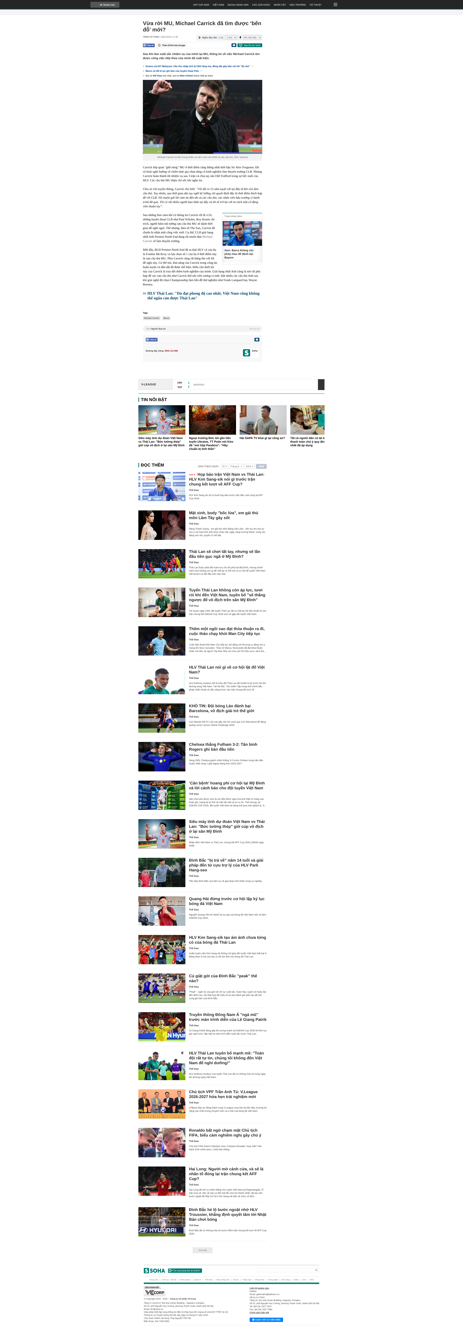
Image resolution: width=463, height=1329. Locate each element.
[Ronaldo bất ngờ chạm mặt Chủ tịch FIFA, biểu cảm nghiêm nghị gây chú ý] (161, 1142)
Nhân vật (280, 4)
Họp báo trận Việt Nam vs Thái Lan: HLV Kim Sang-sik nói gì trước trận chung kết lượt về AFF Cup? (226, 479)
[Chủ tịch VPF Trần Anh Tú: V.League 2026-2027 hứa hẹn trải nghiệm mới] (161, 1104)
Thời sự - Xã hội (169, 1280)
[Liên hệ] (256, 339)
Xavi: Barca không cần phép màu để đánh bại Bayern (239, 254)
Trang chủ (153, 1280)
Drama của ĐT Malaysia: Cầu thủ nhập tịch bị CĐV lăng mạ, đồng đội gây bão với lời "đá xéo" (198, 66)
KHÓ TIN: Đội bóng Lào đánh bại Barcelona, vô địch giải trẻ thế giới (221, 708)
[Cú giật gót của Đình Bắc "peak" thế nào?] (161, 988)
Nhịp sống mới (222, 1280)
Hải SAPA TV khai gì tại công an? (262, 438)
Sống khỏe (259, 1280)
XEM (261, 466)
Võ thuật (316, 4)
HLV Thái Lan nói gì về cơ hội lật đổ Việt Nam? (227, 669)
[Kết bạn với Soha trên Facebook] (246, 353)
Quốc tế (197, 1280)
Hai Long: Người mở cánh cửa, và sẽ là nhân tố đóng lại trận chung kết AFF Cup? (226, 1174)
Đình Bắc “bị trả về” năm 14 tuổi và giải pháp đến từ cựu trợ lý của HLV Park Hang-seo (226, 865)
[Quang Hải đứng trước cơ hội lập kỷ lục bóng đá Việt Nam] (161, 911)
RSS (312, 1280)
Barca (166, 318)
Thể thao (194, 490)
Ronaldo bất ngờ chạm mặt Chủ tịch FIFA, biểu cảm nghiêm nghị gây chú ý (225, 1132)
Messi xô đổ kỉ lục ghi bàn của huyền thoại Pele (172, 71)
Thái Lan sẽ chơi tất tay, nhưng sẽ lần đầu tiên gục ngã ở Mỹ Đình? (224, 554)
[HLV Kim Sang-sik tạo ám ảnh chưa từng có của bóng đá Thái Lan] (161, 949)
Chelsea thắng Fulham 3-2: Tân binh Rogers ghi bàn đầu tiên (223, 747)
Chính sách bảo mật (259, 1312)
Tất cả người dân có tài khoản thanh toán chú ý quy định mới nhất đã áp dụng (311, 442)
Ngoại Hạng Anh (238, 4)
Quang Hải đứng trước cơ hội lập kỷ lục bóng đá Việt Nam (227, 901)
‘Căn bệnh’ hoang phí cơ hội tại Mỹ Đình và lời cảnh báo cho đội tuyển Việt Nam (227, 785)
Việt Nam (218, 4)
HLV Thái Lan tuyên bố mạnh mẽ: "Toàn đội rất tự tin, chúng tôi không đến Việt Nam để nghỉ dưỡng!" (226, 1058)
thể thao (157, 75)
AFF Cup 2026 (201, 4)
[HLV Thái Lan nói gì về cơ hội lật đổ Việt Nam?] (161, 679)
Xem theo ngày (208, 466)
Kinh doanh (185, 1280)
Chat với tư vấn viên (267, 1320)
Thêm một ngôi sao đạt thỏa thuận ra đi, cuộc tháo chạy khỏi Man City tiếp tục (227, 631)
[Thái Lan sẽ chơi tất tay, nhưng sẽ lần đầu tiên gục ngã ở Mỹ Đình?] (161, 564)
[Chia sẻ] (149, 45)
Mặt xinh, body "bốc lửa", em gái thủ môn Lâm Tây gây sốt (223, 515)
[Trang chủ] (154, 1270)
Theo (203, 329)
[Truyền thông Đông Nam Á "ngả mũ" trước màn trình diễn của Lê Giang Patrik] (161, 1027)
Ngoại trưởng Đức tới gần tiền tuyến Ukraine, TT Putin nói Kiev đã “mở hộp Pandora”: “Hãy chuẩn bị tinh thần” (211, 444)
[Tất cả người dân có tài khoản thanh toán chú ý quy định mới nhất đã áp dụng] (313, 420)
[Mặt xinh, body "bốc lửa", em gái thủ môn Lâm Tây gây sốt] (161, 525)
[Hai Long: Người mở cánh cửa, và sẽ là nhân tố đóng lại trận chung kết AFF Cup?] (161, 1181)
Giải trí (236, 1280)
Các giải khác (261, 4)
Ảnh (304, 1280)
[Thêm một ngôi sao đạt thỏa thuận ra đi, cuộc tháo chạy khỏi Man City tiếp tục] (161, 641)
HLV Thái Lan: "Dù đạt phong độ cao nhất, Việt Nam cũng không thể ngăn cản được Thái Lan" (203, 295)
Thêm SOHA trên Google (173, 45)
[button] (321, 420)
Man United (186, 75)
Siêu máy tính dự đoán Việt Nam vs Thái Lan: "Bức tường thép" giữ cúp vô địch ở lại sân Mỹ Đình (161, 442)
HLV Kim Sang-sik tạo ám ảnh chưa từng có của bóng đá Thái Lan (227, 940)
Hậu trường (298, 4)
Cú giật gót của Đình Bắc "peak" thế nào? (223, 978)
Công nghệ (273, 1280)
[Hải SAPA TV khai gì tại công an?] (263, 420)
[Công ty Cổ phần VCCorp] (188, 1291)
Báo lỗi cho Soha (252, 45)
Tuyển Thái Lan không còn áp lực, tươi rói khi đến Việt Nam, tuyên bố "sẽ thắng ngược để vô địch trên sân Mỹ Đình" (227, 595)
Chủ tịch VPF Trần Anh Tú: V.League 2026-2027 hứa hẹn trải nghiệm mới (223, 1094)
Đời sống (286, 1280)
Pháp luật (247, 1280)
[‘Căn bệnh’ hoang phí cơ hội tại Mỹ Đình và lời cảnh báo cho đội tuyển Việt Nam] (161, 795)
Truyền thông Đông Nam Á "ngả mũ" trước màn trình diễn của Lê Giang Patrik (228, 1017)
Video (296, 1280)
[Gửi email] (233, 45)
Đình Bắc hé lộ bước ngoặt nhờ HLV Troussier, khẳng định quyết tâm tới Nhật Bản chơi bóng (227, 1214)
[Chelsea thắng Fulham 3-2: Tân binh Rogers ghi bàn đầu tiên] (161, 756)
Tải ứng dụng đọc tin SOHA (186, 1270)
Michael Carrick (151, 318)
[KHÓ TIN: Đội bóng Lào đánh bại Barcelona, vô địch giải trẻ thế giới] (161, 718)
